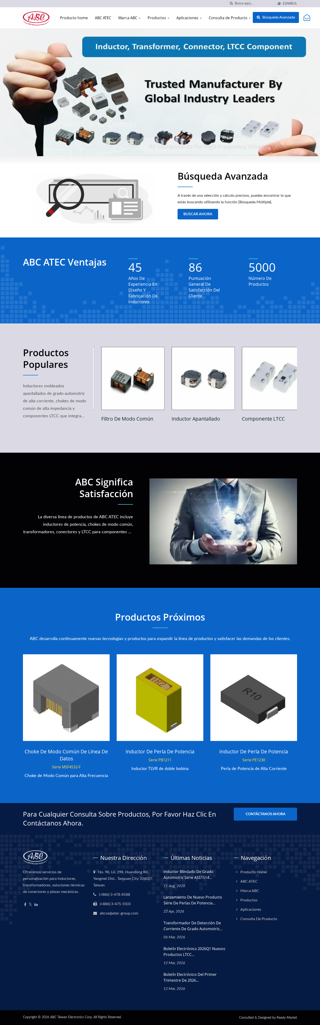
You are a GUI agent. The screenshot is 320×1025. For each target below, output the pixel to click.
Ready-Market (287, 1017)
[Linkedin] (36, 904)
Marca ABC (128, 17)
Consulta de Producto (228, 17)
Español (290, 3)
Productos (157, 17)
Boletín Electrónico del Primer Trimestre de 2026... (190, 977)
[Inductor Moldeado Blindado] (267, 378)
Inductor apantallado (120, 418)
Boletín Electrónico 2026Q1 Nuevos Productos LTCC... (194, 951)
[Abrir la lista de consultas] (307, 18)
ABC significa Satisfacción (104, 488)
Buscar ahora (197, 214)
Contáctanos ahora (265, 814)
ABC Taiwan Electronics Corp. (71, 1017)
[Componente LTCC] (197, 378)
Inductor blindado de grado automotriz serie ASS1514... (188, 874)
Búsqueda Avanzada (223, 176)
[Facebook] (25, 904)
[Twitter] (30, 904)
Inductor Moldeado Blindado (258, 422)
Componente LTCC (187, 418)
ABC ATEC (103, 17)
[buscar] (231, 3)
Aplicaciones (187, 17)
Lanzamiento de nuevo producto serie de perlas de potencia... (193, 900)
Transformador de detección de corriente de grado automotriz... (193, 925)
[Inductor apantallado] (127, 378)
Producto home (74, 17)
